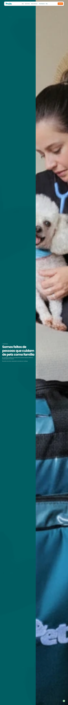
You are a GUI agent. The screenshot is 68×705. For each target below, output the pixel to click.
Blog (46, 3)
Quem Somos (27, 3)
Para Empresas (42, 3)
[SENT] (64, 701)
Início (23, 3)
